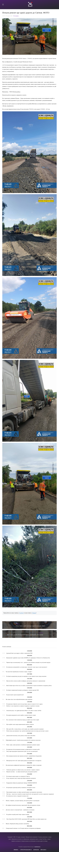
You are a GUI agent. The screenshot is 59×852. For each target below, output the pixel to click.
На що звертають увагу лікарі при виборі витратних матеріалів (21, 778)
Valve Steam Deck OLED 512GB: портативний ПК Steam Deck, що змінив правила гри (26, 819)
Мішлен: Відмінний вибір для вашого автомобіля (17, 823)
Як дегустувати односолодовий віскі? (15, 694)
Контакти (36, 849)
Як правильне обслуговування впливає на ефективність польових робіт (23, 749)
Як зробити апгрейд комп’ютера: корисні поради (17, 814)
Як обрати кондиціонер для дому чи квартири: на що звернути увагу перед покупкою (26, 676)
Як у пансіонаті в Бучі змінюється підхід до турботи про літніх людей (22, 719)
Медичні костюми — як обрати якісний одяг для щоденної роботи (21, 771)
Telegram (34, 612)
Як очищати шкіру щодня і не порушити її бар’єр (18, 776)
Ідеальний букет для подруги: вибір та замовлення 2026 (19, 653)
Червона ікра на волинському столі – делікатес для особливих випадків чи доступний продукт (28, 662)
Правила (16, 849)
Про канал (43, 849)
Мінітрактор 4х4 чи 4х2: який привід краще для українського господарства (23, 760)
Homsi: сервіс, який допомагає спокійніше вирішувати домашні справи (23, 744)
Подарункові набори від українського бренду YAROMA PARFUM (21, 783)
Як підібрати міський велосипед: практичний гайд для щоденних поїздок (23, 805)
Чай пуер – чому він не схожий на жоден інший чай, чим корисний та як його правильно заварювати (30, 794)
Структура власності (26, 849)
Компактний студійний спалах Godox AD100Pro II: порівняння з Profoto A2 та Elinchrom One (28, 657)
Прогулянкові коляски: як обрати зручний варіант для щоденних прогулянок (24, 792)
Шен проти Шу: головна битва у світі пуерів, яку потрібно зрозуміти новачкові (25, 729)
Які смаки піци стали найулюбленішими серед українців (19, 699)
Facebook (21, 612)
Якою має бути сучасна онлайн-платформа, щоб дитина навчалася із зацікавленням (25, 681)
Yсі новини (16, 15)
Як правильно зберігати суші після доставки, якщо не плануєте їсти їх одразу (24, 704)
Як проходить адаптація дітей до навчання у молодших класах (20, 787)
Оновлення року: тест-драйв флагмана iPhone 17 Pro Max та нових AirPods (23, 710)
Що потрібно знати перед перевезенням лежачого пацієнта (20, 724)
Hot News (18, 624)
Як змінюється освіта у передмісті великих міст (17, 796)
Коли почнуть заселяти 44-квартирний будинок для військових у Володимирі (25, 634)
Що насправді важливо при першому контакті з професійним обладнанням (23, 756)
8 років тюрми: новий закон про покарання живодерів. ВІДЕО (30, 625)
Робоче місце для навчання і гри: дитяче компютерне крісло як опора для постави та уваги (27, 731)
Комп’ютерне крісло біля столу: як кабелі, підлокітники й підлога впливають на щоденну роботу (29, 685)
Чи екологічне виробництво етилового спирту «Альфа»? (19, 671)
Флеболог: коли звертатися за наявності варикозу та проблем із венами (22, 706)
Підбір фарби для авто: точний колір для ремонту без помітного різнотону (23, 740)
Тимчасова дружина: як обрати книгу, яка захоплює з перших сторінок (22, 769)
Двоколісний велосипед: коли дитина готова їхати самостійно (20, 735)
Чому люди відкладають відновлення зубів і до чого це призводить (22, 751)
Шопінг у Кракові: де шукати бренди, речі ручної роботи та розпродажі (22, 800)
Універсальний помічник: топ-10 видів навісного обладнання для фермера (23, 828)
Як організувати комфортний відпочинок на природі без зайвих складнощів (23, 765)
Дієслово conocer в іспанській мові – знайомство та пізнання (20, 809)
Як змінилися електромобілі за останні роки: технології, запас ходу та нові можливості (26, 667)
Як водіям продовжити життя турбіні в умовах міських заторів (21, 715)
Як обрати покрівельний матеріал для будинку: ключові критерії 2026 (22, 690)
